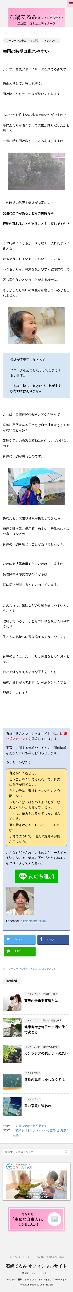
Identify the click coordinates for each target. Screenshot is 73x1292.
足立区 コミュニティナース (36, 1273)
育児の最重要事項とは (41, 1001)
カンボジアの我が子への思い (46, 1053)
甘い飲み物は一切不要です (30, 1125)
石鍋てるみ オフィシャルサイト (36, 1266)
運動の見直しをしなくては (44, 1079)
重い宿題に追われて (39, 1106)
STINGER (48, 1284)
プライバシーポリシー (21, 1257)
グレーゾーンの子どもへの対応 (23, 968)
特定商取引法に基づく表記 (50, 1257)
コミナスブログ (50, 968)
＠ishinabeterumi (34, 921)
